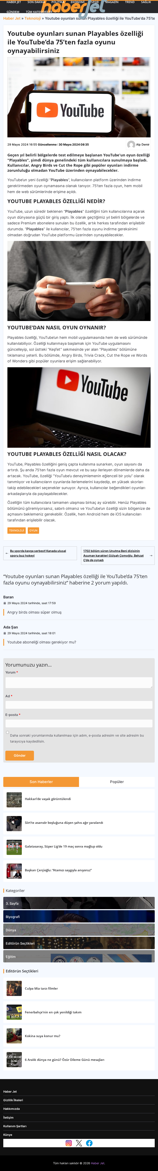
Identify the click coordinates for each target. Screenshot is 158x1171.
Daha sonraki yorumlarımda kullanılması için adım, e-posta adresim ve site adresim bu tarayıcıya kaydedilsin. (77, 738)
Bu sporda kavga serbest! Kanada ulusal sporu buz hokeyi (38, 553)
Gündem (13, 12)
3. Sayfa (12, 903)
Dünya (11, 930)
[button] (54, 12)
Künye (7, 1134)
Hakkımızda (11, 1108)
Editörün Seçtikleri (20, 943)
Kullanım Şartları (15, 1126)
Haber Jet (10, 1091)
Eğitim (11, 957)
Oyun (33, 530)
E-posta (13, 715)
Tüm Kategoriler (39, 12)
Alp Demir (142, 144)
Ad (9, 696)
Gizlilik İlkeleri (13, 1100)
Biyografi (13, 917)
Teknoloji (16, 530)
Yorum (11, 672)
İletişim (8, 1117)
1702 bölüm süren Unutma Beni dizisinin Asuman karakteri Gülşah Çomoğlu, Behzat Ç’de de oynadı (113, 555)
